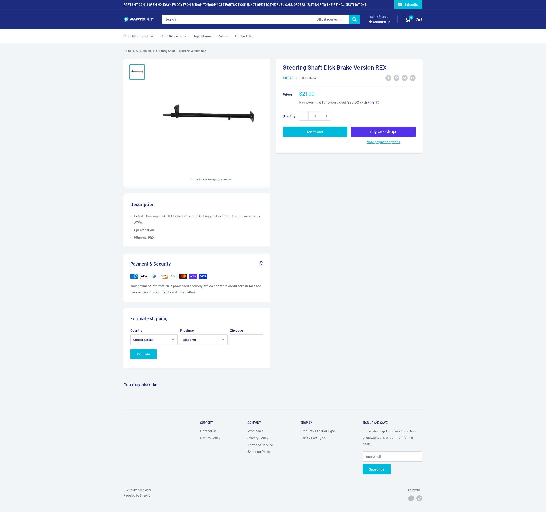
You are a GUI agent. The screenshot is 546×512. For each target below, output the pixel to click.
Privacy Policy (258, 438)
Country (136, 330)
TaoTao (288, 78)
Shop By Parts (171, 36)
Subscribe (411, 4)
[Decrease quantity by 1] (303, 115)
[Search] (354, 19)
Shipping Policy (259, 451)
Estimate (143, 354)
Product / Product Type (318, 431)
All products (144, 51)
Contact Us (243, 36)
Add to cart (315, 132)
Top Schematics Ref (208, 36)
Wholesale (256, 431)
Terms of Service (260, 445)
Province (187, 330)
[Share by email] (413, 77)
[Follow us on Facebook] (411, 498)
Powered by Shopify (137, 495)
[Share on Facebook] (388, 77)
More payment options (383, 142)
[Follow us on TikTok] (419, 498)
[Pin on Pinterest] (396, 77)
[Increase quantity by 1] (326, 115)
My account (377, 21)
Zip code (236, 330)
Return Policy (210, 438)
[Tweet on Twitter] (405, 77)
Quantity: (290, 116)
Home (128, 51)
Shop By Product (136, 36)
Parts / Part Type (313, 438)
